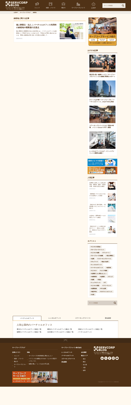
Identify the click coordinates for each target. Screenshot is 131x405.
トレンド (16, 355)
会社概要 (84, 352)
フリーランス (107, 285)
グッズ (111, 276)
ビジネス (94, 270)
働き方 (16, 361)
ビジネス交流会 (96, 246)
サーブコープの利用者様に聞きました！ (41, 355)
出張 (93, 294)
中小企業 (103, 288)
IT (105, 282)
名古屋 (85, 364)
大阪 (84, 367)
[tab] (27, 318)
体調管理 (94, 276)
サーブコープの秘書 (97, 255)
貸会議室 (108, 318)
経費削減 (94, 288)
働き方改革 (105, 261)
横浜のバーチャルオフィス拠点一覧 (59, 329)
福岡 (84, 370)
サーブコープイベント (98, 249)
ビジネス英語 (95, 285)
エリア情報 (104, 270)
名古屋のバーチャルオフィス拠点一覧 (60, 332)
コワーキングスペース (104, 258)
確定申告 (94, 291)
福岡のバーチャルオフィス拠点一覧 (29, 332)
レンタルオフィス (97, 264)
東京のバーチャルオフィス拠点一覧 (29, 329)
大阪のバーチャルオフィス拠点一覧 (90, 329)
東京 (84, 359)
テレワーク (95, 261)
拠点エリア (84, 355)
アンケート (106, 252)
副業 (93, 279)
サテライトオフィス (106, 291)
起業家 (103, 276)
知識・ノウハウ (18, 358)
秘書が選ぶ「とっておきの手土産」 (39, 364)
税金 (99, 279)
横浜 (84, 362)
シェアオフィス (96, 282)
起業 (93, 258)
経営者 (109, 267)
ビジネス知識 (95, 252)
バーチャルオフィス (97, 267)
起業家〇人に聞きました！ (99, 273)
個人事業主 (110, 255)
